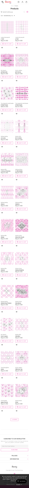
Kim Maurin (3, 70)
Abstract (3, 270)
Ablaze (2, 237)
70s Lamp (3, 138)
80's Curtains (18, 138)
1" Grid (2, 39)
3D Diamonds (4, 72)
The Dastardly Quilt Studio (7, 103)
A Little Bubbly (19, 171)
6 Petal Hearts (18, 105)
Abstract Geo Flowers (6, 303)
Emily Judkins (18, 70)
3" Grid (16, 39)
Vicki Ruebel (4, 400)
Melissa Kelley (4, 136)
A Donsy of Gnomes (5, 171)
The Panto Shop (8, 2)
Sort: (2, 15)
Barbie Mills (18, 136)
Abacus (2, 204)
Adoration (17, 336)
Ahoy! (16, 402)
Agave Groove (4, 402)
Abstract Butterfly (19, 270)
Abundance (18, 303)
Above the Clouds (19, 237)
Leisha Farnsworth (5, 37)
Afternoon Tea (18, 369)
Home (12, 5)
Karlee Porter (18, 235)
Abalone (17, 204)
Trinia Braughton (5, 367)
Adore (2, 369)
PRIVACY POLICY (10, 484)
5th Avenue (18, 72)
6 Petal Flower (4, 105)
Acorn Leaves (4, 336)
